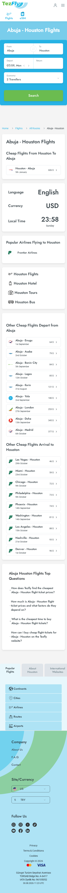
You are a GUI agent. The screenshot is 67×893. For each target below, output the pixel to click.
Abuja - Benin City (26, 363)
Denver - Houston (26, 549)
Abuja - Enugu (23, 340)
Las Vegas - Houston (27, 459)
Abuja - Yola (22, 396)
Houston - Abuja (25, 168)
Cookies (33, 855)
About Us (17, 750)
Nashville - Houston (27, 538)
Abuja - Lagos (23, 374)
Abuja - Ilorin (23, 385)
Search (33, 95)
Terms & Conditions (33, 850)
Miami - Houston (25, 471)
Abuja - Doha (23, 418)
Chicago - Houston (26, 482)
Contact (16, 765)
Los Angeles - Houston (29, 526)
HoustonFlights (26, 274)
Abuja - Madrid (24, 430)
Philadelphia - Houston (29, 493)
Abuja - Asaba (23, 351)
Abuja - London (24, 407)
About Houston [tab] (32, 670)
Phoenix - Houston (26, 504)
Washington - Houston (28, 515)
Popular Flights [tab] (10, 670)
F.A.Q (15, 757)
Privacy (33, 845)
